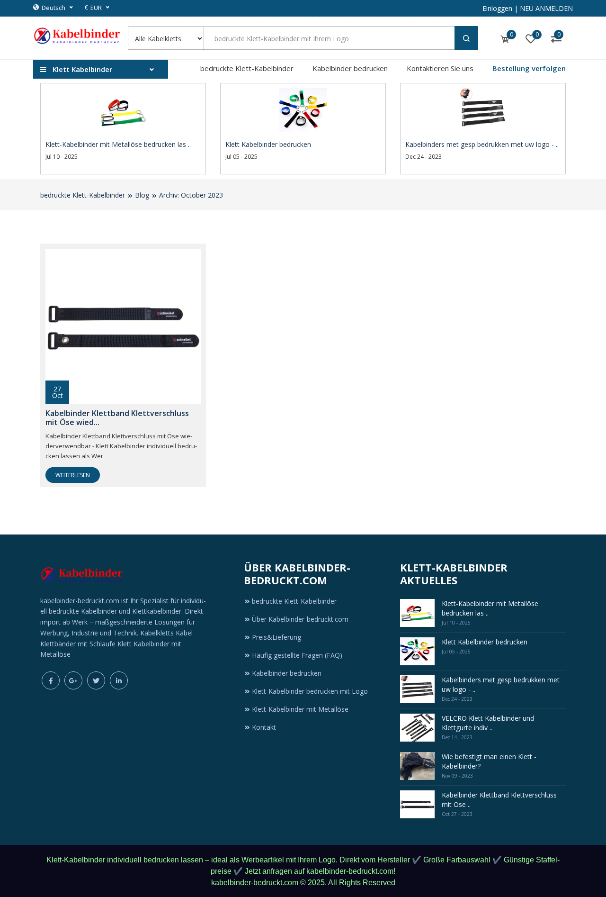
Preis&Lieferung (276, 637)
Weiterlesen (72, 475)
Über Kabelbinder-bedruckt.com (300, 619)
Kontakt (264, 727)
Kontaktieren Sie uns (440, 68)
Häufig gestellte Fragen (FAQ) (297, 655)
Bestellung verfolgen (529, 68)
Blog (142, 194)
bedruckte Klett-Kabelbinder (247, 68)
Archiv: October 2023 (191, 194)
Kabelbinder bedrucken (350, 68)
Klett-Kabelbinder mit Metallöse (300, 709)
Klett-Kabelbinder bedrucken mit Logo (310, 691)
